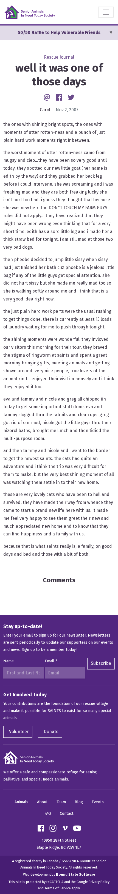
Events (98, 802)
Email (51, 661)
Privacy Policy (99, 882)
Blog (79, 802)
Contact (67, 813)
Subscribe (101, 663)
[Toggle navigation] (106, 12)
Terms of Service (57, 888)
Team (61, 802)
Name (8, 661)
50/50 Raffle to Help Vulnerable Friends (59, 32)
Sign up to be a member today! (49, 649)
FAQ (47, 813)
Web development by (59, 874)
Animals (21, 802)
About (42, 802)
